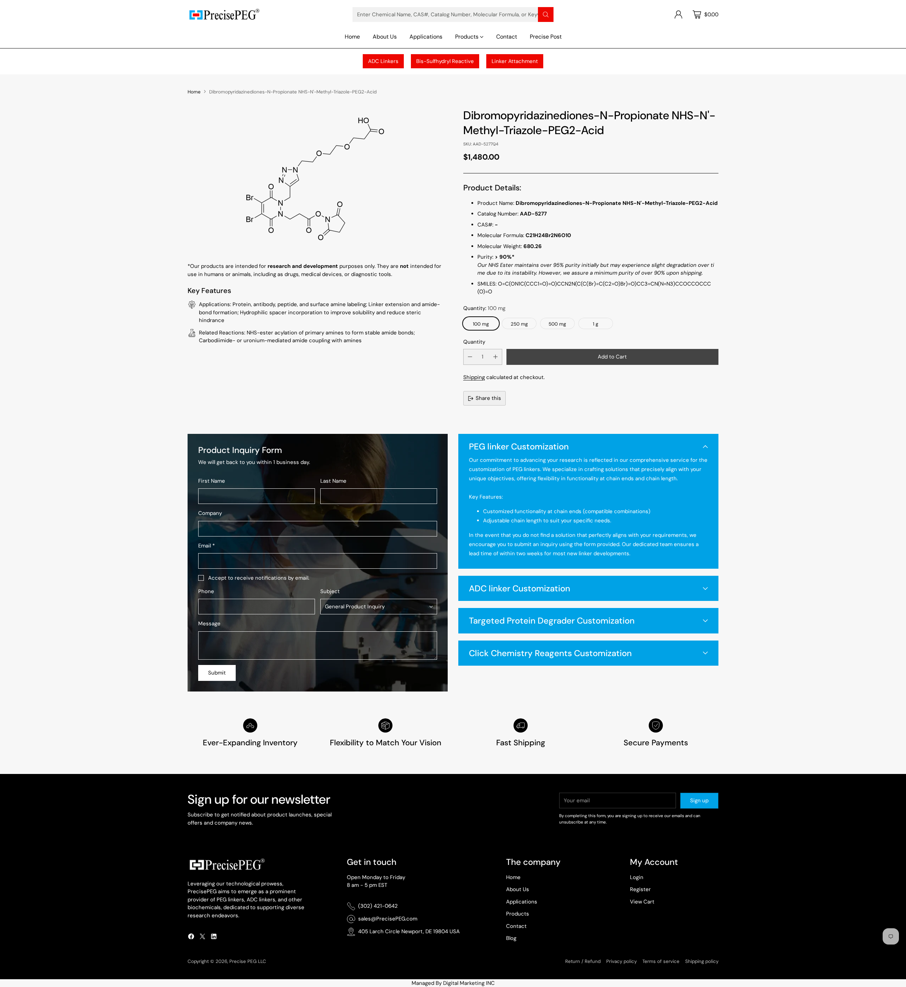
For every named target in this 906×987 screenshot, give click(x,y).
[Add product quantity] (495, 357)
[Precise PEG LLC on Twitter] (202, 937)
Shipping (474, 377)
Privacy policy (621, 961)
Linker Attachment (515, 61)
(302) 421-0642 (378, 905)
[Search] (546, 14)
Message (209, 623)
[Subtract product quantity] (470, 357)
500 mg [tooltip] (557, 324)
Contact (516, 926)
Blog (511, 938)
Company (210, 513)
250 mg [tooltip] (519, 324)
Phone (206, 591)
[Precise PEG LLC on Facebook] (191, 937)
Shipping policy (701, 961)
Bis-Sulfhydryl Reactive (445, 61)
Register (640, 889)
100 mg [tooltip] (481, 324)
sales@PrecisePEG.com (387, 918)
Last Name (333, 480)
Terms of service (661, 961)
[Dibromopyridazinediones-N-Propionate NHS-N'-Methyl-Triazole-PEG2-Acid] (315, 178)
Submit (217, 672)
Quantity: (484, 308)
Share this (488, 398)
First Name (211, 480)
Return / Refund (583, 961)
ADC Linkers (383, 61)
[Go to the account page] (678, 14)
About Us (517, 889)
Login (636, 877)
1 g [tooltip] (595, 324)
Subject (330, 591)
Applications (521, 901)
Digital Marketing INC (469, 983)
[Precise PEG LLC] (224, 14)
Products (517, 913)
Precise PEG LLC (247, 961)
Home (194, 92)
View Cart (642, 901)
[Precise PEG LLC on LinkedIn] (214, 937)
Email (206, 545)
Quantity (474, 341)
